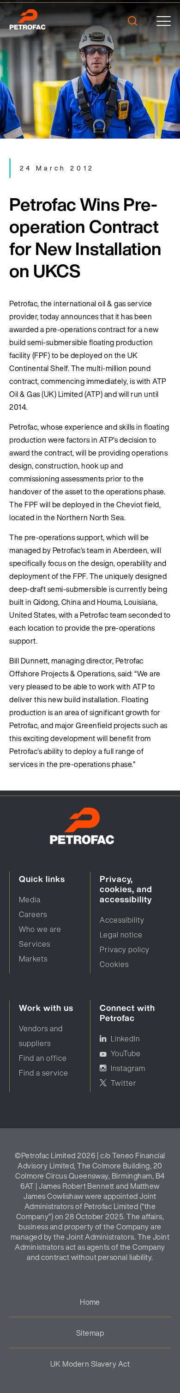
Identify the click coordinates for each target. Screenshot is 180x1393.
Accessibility (122, 919)
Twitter (124, 1083)
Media (30, 899)
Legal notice (121, 934)
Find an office (43, 1058)
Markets (33, 958)
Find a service (43, 1072)
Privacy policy (125, 949)
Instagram (128, 1068)
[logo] (40, 20)
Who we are (40, 929)
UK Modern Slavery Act (90, 1363)
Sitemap (90, 1332)
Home (90, 1302)
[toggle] (163, 21)
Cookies (114, 964)
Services (34, 943)
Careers (33, 914)
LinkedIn (125, 1038)
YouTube (126, 1053)
